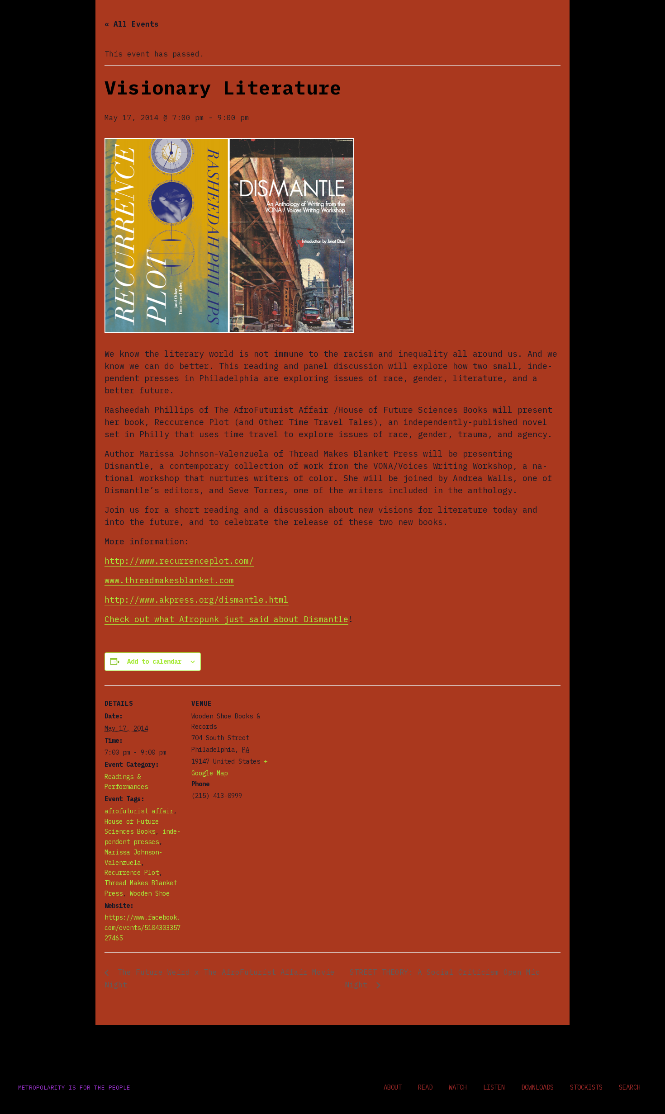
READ (425, 1087)
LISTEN (494, 1087)
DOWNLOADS (537, 1087)
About (393, 1087)
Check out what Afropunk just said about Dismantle (226, 619)
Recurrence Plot (131, 873)
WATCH (458, 1087)
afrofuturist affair (138, 811)
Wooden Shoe (150, 893)
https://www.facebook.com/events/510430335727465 (142, 927)
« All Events (131, 23)
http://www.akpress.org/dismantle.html (196, 600)
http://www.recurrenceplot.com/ (179, 561)
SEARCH (630, 1087)
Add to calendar (154, 661)
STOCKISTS (586, 1087)
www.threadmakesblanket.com (169, 580)
